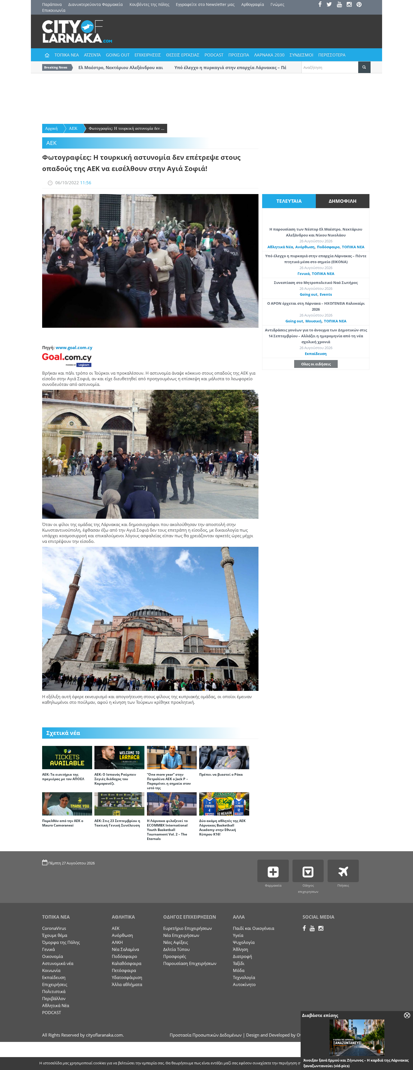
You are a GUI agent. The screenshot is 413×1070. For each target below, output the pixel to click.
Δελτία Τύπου (176, 949)
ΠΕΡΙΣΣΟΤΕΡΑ (332, 55)
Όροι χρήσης (359, 1064)
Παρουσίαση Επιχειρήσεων (189, 963)
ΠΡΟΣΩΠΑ (238, 55)
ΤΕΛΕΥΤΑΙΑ (289, 201)
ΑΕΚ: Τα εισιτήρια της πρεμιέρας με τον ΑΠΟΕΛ (63, 776)
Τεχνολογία (244, 977)
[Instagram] (351, 5)
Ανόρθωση (305, 246)
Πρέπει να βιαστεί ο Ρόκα (221, 774)
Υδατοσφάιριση (127, 977)
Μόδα (238, 970)
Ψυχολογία (244, 942)
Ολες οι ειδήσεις (316, 363)
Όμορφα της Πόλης (61, 942)
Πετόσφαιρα (124, 970)
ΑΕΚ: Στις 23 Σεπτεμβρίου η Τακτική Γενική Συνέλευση (117, 823)
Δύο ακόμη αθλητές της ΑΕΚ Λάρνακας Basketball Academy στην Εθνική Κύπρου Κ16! (222, 827)
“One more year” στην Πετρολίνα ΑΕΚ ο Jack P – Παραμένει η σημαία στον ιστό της (169, 781)
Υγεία (238, 935)
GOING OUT (118, 55)
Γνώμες (277, 4)
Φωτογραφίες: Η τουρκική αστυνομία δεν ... (126, 128)
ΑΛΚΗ (117, 942)
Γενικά (304, 273)
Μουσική (313, 321)
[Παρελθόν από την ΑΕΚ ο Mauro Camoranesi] (67, 803)
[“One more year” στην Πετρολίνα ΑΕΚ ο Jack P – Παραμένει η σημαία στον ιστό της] (172, 757)
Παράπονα (52, 4)
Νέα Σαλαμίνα (125, 949)
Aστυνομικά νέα (57, 963)
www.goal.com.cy (74, 347)
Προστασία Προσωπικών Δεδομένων (206, 1035)
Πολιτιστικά (53, 991)
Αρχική (51, 128)
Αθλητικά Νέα (280, 246)
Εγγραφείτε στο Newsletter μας (205, 4)
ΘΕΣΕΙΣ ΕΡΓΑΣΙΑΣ (182, 55)
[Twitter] (331, 5)
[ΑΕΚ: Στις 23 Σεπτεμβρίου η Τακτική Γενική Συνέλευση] (119, 803)
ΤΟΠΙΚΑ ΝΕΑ (67, 55)
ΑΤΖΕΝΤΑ (92, 55)
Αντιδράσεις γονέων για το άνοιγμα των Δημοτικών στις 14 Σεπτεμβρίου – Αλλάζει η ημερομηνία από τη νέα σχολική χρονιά (316, 335)
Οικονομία (52, 956)
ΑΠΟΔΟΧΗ (331, 1064)
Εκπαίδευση (316, 353)
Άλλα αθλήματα (127, 984)
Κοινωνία (51, 970)
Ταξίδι (238, 963)
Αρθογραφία (252, 4)
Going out (308, 294)
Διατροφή (242, 956)
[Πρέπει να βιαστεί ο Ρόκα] (224, 757)
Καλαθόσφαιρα (126, 963)
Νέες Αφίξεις (175, 942)
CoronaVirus (54, 928)
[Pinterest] (361, 5)
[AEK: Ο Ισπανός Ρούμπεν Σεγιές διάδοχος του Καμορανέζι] (119, 757)
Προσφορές (174, 956)
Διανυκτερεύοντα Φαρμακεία (95, 4)
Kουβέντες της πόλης (149, 4)
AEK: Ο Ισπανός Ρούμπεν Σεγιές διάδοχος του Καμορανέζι (115, 779)
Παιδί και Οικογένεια (253, 928)
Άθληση (240, 949)
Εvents (326, 294)
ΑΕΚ (73, 128)
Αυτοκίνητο (244, 984)
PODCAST (214, 55)
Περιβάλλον (53, 998)
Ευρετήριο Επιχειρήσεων (187, 928)
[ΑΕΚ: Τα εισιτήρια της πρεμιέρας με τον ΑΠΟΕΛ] (67, 757)
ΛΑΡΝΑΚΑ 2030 (269, 55)
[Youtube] (341, 5)
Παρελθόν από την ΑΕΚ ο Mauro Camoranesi (62, 823)
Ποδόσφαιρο (328, 246)
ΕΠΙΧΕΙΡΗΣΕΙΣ (148, 55)
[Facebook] (321, 5)
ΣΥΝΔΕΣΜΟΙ (301, 55)
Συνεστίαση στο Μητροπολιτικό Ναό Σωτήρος (316, 282)
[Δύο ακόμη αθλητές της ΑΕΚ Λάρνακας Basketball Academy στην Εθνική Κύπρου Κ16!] (224, 803)
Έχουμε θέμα (54, 935)
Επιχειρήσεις (54, 984)
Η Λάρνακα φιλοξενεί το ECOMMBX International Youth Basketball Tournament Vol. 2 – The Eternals (167, 829)
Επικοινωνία (53, 10)
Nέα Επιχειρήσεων (181, 935)
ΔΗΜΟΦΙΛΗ (343, 201)
